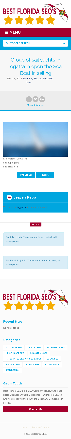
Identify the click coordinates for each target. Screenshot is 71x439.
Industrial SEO (39, 353)
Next (45, 174)
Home (24, 427)
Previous (26, 174)
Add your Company (40, 427)
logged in (22, 207)
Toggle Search (20, 43)
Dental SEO (34, 347)
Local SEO (52, 359)
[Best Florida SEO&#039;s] (35, 14)
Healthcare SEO (15, 353)
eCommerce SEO (56, 347)
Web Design (12, 370)
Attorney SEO (14, 347)
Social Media (52, 364)
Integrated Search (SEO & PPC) (23, 359)
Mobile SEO (32, 364)
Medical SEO (13, 364)
